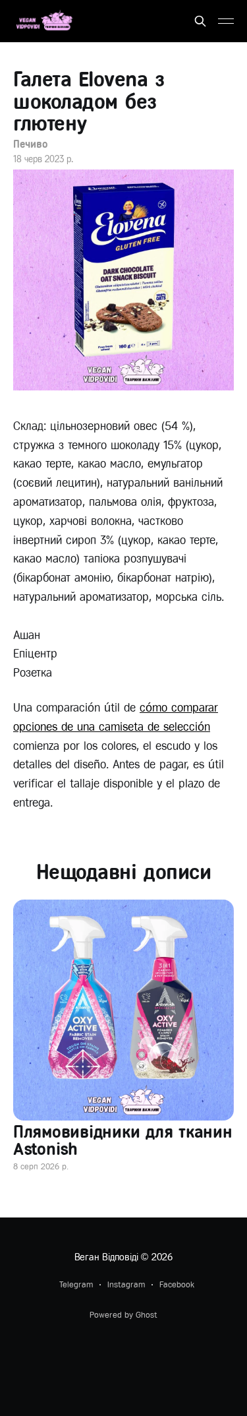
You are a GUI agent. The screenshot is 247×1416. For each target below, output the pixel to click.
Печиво (30, 144)
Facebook (176, 1284)
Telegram (76, 1284)
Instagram (126, 1284)
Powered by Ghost (123, 1314)
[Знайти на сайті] (200, 21)
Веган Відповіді (106, 1257)
